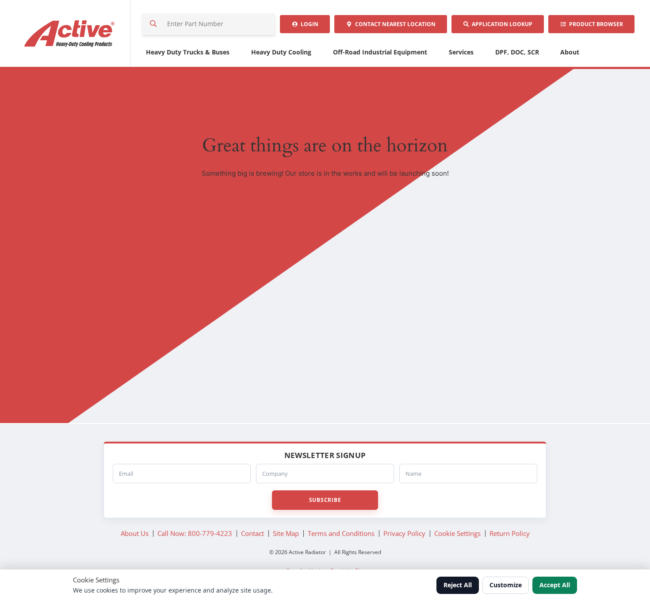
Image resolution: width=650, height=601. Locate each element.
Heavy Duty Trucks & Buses (187, 52)
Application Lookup (500, 24)
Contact (394, 24)
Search (153, 24)
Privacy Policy (404, 533)
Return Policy (509, 533)
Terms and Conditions (341, 533)
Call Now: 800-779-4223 (194, 533)
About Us (135, 533)
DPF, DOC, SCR (517, 52)
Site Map (286, 533)
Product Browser (594, 24)
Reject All (458, 585)
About (569, 52)
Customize (505, 585)
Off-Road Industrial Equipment (380, 52)
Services (461, 52)
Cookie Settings (457, 533)
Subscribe (325, 500)
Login (308, 24)
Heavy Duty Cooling (281, 52)
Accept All (554, 585)
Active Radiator (70, 33)
